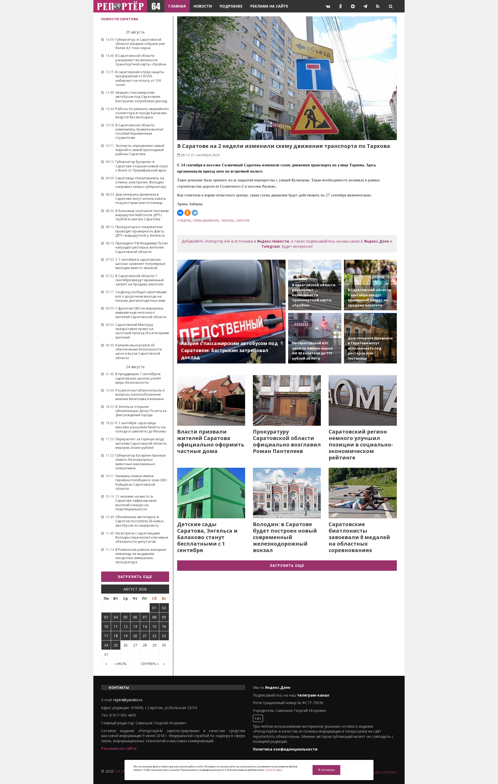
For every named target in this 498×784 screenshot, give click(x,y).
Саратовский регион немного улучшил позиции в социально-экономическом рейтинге (361, 444)
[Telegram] (195, 213)
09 (164, 617)
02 (164, 607)
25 (116, 645)
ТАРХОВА (227, 220)
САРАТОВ (243, 220)
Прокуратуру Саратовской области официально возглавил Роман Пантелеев (287, 441)
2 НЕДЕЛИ (184, 220)
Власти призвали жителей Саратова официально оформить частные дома (210, 441)
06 (135, 617)
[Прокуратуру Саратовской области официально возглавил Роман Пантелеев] (287, 400)
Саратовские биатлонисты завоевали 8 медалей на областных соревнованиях (359, 537)
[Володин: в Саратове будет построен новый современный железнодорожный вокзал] (287, 493)
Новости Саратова (119, 19)
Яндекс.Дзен (376, 241)
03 (106, 617)
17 (106, 635)
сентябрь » (150, 664)
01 (154, 607)
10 (106, 626)
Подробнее (231, 6)
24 (106, 645)
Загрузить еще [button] (135, 576)
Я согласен (326, 770)
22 (154, 635)
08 (154, 617)
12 (125, 626)
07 (145, 617)
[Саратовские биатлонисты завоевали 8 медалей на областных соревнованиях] (363, 493)
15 (154, 626)
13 (135, 626)
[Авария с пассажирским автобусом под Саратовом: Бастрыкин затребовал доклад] (231, 311)
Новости (202, 6)
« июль (120, 664)
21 (145, 635)
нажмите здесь (273, 770)
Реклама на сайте (269, 6)
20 (135, 635)
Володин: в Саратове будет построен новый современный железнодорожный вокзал (285, 537)
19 (125, 635)
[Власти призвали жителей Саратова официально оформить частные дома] (211, 400)
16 (164, 626)
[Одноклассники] (187, 213)
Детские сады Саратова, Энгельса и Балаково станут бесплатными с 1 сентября (207, 537)
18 (116, 635)
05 (125, 617)
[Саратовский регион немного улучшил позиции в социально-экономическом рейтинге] (363, 400)
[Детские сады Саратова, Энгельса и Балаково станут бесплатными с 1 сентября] (211, 493)
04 (116, 617)
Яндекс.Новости (273, 241)
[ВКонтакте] (180, 213)
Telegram (270, 246)
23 (164, 635)
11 (116, 626)
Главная (177, 6)
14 (145, 626)
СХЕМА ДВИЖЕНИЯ (206, 220)
